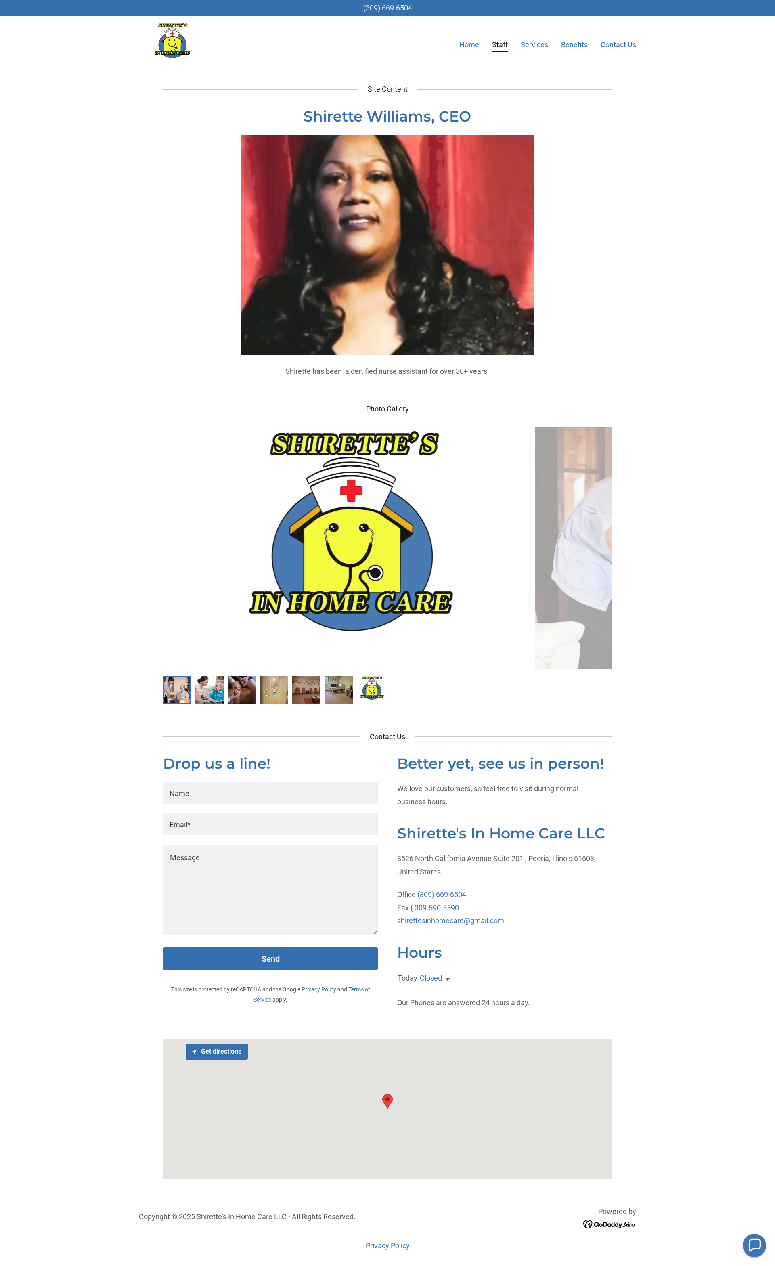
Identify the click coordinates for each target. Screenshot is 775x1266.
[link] (171, 43)
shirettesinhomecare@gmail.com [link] (450, 920)
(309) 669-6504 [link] (387, 8)
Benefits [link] (574, 44)
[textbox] (270, 793)
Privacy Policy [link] (319, 989)
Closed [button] (431, 978)
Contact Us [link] (618, 44)
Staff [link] (500, 44)
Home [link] (469, 44)
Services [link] (534, 44)
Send (271, 959)
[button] (446, 979)
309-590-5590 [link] (437, 907)
